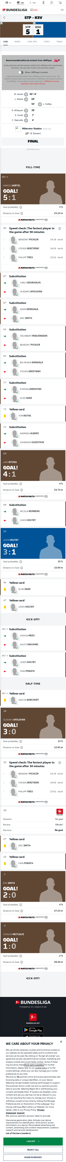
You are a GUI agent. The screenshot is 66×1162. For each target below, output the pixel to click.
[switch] (21, 72)
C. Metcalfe (17, 120)
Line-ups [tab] (32, 41)
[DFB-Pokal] (43, 3)
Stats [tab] (47, 41)
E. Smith (19, 115)
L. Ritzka (19, 99)
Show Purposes (33, 1157)
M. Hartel (18, 94)
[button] (62, 10)
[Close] (61, 1041)
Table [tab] (59, 41)
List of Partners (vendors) (18, 1133)
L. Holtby (47, 104)
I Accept (31, 1141)
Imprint (21, 1113)
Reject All (33, 1150)
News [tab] (18, 41)
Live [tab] (5, 41)
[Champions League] (51, 3)
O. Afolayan (17, 110)
